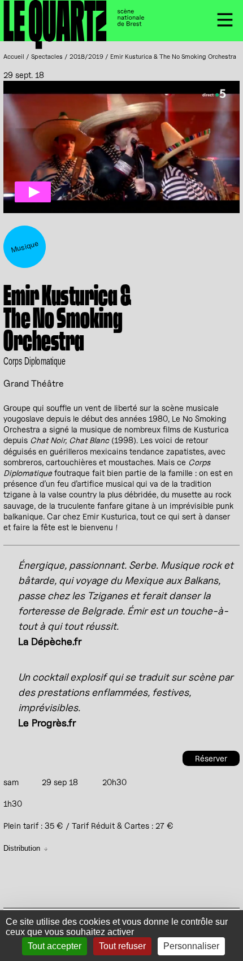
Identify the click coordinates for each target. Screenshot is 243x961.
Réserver (211, 758)
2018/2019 (86, 56)
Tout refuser (122, 946)
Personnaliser (191, 946)
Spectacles (47, 56)
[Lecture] (33, 191)
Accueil (13, 56)
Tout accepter (54, 946)
